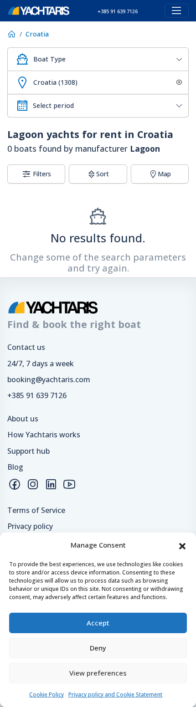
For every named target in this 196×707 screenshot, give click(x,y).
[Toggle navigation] (177, 11)
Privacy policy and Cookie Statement (115, 694)
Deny (98, 647)
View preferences (98, 672)
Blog (15, 467)
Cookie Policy (46, 694)
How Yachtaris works (43, 435)
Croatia (37, 34)
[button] (182, 545)
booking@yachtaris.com (48, 379)
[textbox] (107, 59)
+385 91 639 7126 (37, 395)
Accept (98, 622)
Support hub (28, 451)
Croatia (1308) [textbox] (55, 82)
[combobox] (98, 59)
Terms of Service (36, 510)
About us (22, 419)
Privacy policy (30, 526)
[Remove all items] (178, 82)
